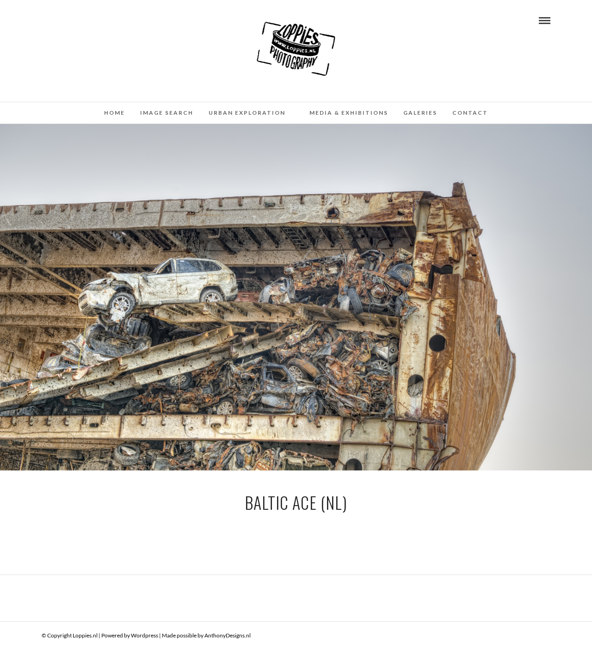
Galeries (420, 112)
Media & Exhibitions (348, 112)
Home (114, 112)
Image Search (166, 112)
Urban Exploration (247, 112)
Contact (470, 112)
